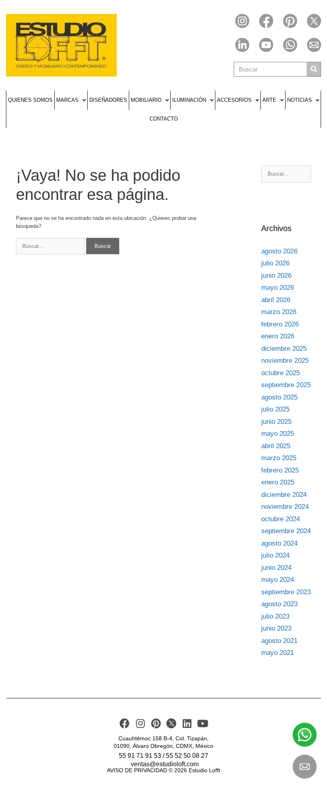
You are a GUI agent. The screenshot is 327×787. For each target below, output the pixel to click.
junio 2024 (276, 567)
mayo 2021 (277, 652)
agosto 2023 (279, 604)
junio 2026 (276, 275)
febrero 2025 (280, 470)
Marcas (67, 100)
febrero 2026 (280, 324)
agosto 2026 (279, 251)
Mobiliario (146, 100)
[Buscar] (314, 69)
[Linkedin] (187, 723)
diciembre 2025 (284, 348)
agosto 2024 (279, 543)
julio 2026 (275, 263)
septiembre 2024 (286, 531)
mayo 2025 (277, 433)
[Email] (314, 45)
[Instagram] (242, 21)
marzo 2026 (278, 312)
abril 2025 (275, 446)
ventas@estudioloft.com (165, 764)
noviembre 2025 (285, 360)
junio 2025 (276, 421)
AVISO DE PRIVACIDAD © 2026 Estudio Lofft (163, 770)
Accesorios (234, 100)
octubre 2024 (280, 519)
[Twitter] (314, 21)
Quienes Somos (30, 100)
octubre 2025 (280, 373)
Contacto (164, 119)
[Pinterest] (290, 21)
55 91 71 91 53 (140, 755)
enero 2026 (277, 336)
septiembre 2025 (286, 385)
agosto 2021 (279, 641)
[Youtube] (266, 45)
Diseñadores (108, 100)
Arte (269, 100)
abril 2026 (275, 300)
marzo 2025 (278, 458)
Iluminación (189, 100)
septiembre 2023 (286, 592)
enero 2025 (277, 482)
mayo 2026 (277, 287)
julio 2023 (275, 616)
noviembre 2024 (285, 506)
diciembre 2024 (284, 494)
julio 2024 (275, 555)
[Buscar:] (51, 246)
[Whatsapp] (290, 45)
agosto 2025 (279, 397)
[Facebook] (266, 21)
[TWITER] (171, 723)
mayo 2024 (277, 579)
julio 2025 (275, 409)
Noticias (299, 100)
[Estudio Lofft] (61, 45)
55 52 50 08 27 (187, 755)
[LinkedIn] (242, 45)
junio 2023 (276, 628)
